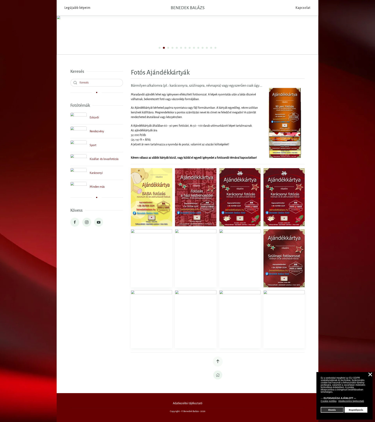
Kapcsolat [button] (303, 8)
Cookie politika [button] (329, 401)
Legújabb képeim (77, 8)
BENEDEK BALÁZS (187, 7)
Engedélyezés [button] (356, 410)
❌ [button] (370, 374)
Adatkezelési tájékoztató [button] (351, 401)
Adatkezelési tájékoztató (187, 403)
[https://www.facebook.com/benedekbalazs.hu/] (74, 222)
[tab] (160, 48)
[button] (151, 197)
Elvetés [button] (332, 410)
